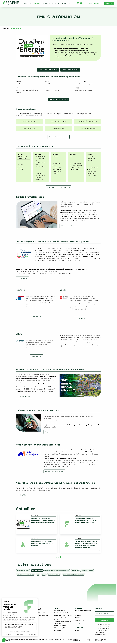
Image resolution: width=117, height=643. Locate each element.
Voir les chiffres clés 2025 (58, 99)
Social (44, 574)
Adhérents (78, 615)
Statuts (77, 613)
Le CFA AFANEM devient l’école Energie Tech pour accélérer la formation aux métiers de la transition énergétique (86, 545)
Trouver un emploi (24, 396)
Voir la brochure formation (48, 70)
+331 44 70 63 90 (39, 613)
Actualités (78, 624)
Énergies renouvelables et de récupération (57, 570)
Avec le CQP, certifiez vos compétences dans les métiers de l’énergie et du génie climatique (43, 521)
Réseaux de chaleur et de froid (25, 574)
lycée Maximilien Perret (64, 258)
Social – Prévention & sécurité (62, 613)
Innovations (75, 570)
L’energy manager (29, 129)
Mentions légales (89, 640)
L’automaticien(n (58, 129)
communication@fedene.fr (40, 616)
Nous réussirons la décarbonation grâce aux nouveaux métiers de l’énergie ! (43, 544)
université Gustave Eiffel (26, 273)
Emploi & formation (59, 610)
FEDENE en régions (80, 618)
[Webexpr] (7, 640)
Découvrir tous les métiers (58, 137)
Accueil (5, 28)
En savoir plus (22, 278)
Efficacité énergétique (23, 570)
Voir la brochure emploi (70, 70)
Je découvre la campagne (54, 471)
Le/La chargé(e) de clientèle (87, 121)
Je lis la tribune (23, 495)
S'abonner (104, 620)
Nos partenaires (79, 620)
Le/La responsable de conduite (87, 129)
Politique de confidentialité (77, 640)
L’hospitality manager (58, 121)
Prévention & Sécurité (87, 570)
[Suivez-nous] (78, 3)
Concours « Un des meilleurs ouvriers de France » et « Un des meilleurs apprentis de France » (86, 521)
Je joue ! (48, 432)
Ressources (79, 628)
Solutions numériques (54, 574)
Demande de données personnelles (101, 640)
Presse (77, 630)
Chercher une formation (69, 226)
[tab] (78, 3)
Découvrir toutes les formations (58, 187)
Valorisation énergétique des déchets (73, 574)
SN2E (38, 574)
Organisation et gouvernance (83, 610)
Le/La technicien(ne (29, 121)
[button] (56, 557)
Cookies (70, 639)
